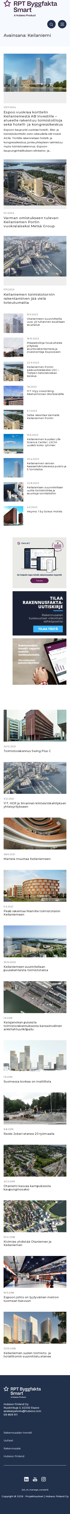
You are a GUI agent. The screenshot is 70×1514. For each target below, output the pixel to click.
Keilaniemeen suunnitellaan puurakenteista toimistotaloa (26, 968)
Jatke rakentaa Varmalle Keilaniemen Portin (43, 417)
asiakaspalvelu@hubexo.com (22, 1411)
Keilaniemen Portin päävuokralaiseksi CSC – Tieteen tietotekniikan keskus (43, 371)
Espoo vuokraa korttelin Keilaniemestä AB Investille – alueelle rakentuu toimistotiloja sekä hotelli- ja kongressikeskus (33, 118)
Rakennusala (12, 1448)
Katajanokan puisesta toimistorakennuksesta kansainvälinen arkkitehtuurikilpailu (33, 1026)
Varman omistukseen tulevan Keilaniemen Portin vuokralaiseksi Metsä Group (31, 222)
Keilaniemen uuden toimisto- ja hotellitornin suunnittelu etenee (27, 1354)
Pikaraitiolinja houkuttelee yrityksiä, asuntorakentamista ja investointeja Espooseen (44, 347)
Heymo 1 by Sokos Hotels (44, 511)
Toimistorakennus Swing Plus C (27, 751)
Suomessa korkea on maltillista (27, 1081)
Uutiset (8, 1440)
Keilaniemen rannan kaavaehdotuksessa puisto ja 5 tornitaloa (46, 466)
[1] (39, 634)
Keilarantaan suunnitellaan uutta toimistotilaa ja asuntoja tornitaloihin (45, 490)
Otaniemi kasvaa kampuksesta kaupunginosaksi (27, 1187)
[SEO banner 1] (39, 587)
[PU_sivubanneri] (39, 683)
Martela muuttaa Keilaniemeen (27, 859)
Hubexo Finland (14, 1456)
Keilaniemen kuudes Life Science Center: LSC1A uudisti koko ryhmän (44, 442)
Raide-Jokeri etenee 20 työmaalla (29, 1134)
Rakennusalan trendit (18, 1432)
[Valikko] (62, 24)
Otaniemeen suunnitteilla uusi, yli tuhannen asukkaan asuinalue (46, 322)
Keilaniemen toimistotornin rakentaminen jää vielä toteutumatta (29, 298)
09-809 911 (11, 1414)
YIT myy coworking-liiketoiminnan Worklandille (45, 392)
